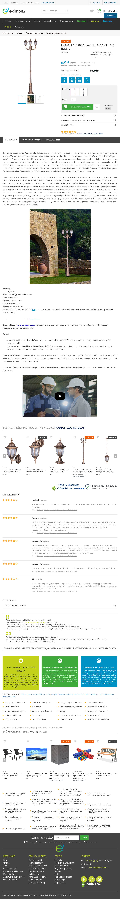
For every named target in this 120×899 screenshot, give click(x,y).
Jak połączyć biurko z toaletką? (99, 805)
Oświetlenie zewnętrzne (41, 703)
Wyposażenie (66, 21)
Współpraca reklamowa (13, 871)
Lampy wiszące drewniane (70, 715)
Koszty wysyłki (35, 860)
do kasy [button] (109, 16)
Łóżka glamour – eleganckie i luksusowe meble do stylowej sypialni (98, 827)
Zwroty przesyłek (36, 871)
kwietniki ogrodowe (42, 694)
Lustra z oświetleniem (13, 715)
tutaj (33, 310)
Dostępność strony (37, 882)
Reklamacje (60, 880)
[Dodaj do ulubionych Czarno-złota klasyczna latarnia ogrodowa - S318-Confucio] (97, 107)
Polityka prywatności (38, 866)
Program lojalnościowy (64, 863)
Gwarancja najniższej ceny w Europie (78, 120)
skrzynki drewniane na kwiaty (62, 694)
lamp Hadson (35, 319)
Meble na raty (34, 874)
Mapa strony (60, 882)
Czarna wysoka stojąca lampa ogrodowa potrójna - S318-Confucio (57, 510)
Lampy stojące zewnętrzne (15, 703)
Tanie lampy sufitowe (95, 703)
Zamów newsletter (42, 837)
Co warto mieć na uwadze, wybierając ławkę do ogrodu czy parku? (43, 819)
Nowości (81, 21)
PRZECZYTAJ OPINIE (85, 134)
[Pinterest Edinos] (99, 880)
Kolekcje (107, 21)
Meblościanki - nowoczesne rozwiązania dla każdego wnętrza (70, 819)
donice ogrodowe (28, 694)
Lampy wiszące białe (95, 715)
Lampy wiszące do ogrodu (15, 711)
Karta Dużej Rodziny (37, 877)
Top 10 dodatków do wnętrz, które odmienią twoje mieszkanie (15, 811)
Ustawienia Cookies (37, 868)
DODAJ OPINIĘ (98, 134)
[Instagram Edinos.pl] (91, 880)
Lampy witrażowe (39, 719)
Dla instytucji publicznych (14, 877)
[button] (67, 10)
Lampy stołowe (11, 719)
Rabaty (58, 871)
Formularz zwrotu (10, 880)
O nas (6, 2)
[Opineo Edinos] (91, 885)
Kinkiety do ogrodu (67, 719)
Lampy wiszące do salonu (42, 711)
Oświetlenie (50, 21)
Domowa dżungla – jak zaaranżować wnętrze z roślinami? (13, 819)
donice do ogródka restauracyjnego (87, 694)
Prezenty (19, 27)
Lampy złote (37, 715)
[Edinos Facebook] (84, 880)
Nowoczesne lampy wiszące (71, 707)
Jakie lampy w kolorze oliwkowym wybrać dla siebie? (99, 794)
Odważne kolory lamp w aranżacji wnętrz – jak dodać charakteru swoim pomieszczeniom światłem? (70, 792)
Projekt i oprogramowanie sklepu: (55, 895)
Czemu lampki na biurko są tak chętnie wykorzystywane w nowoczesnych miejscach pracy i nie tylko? (44, 802)
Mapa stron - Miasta (63, 877)
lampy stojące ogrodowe (26, 325)
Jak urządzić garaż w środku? (16, 829)
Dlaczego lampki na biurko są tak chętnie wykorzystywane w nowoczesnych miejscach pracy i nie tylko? (72, 802)
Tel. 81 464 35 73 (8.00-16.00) (29, 2)
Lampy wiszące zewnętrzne (70, 703)
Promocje (94, 21)
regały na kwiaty (108, 694)
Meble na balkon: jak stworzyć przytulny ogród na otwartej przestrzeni (98, 811)
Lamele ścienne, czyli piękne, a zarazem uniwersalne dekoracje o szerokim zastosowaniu (72, 827)
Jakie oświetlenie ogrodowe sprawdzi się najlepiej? (15, 794)
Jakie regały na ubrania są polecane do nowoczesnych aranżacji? (71, 811)
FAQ (56, 874)
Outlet (7, 27)
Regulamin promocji (63, 868)
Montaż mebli (67, 125)
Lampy (62, 711)
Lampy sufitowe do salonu (97, 707)
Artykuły (58, 860)
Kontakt (14, 2)
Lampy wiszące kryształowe (98, 719)
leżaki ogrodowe (9, 696)
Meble (8, 21)
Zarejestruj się (110, 2)
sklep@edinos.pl (48, 2)
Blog (5, 860)
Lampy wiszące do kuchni (97, 711)
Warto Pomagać (10, 868)
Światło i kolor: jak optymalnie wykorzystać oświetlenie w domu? (43, 793)
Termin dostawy (36, 863)
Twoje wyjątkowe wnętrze (34, 622)
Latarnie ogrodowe (12, 707)
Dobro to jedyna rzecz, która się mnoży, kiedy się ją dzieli (44, 828)
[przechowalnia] (93, 11)
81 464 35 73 (92, 860)
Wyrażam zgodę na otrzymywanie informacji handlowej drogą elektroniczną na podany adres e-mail (61, 842)
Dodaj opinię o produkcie (15, 606)
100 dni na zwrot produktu (73, 115)
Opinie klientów (35, 880)
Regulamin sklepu (62, 866)
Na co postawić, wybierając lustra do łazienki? (15, 804)
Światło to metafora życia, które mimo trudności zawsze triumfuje (99, 819)
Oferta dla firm (9, 874)
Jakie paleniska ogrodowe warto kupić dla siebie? (44, 812)
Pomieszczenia (22, 21)
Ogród (37, 21)
